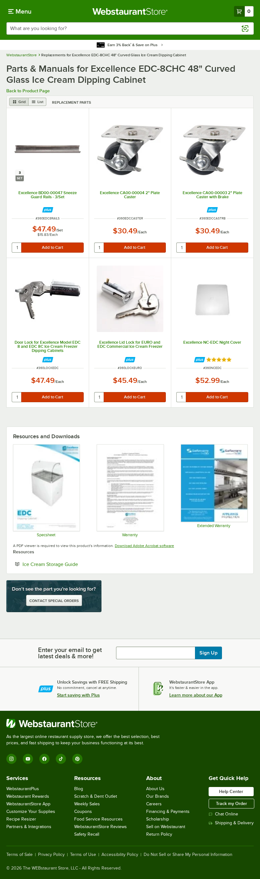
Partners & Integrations (28, 826)
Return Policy (159, 834)
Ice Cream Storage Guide (70, 564)
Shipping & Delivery (234, 823)
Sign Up (208, 653)
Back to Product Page (28, 90)
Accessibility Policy (119, 854)
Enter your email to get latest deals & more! (70, 653)
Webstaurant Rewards (27, 796)
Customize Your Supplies (30, 811)
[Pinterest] (77, 759)
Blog (78, 788)
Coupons (83, 811)
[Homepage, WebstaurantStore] (130, 11)
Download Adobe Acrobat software (144, 546)
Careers (154, 804)
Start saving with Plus (78, 695)
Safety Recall (86, 834)
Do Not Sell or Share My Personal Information (188, 854)
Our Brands (157, 796)
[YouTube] (28, 759)
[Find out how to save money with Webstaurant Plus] (47, 209)
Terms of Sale (19, 854)
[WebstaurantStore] (85, 723)
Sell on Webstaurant (165, 826)
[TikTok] (61, 759)
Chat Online (226, 814)
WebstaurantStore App (28, 804)
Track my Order (231, 803)
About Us (155, 788)
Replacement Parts (71, 102)
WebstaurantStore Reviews (100, 826)
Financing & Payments (168, 811)
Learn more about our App (195, 695)
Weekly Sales (87, 804)
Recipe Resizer (21, 819)
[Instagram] (11, 759)
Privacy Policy (51, 854)
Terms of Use (83, 854)
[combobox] (130, 28)
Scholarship (157, 819)
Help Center (231, 791)
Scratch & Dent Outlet (95, 796)
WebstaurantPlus (22, 788)
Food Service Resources (98, 819)
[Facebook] (44, 759)
